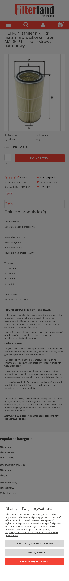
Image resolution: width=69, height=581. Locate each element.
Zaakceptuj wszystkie (34, 561)
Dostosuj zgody (34, 552)
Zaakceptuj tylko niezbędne (34, 543)
